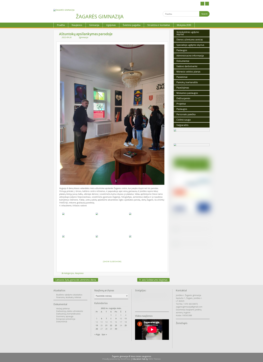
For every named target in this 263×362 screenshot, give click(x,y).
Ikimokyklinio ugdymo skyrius (187, 33)
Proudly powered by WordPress (116, 359)
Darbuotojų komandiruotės (68, 313)
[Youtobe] (207, 4)
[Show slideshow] (112, 261)
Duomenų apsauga (64, 316)
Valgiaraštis (182, 125)
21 (106, 325)
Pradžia (61, 25)
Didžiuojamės (183, 98)
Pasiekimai (181, 76)
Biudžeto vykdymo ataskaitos (69, 294)
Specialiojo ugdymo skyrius (190, 44)
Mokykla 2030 (184, 25)
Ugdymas (111, 25)
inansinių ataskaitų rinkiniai (69, 297)
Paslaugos (181, 50)
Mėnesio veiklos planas (188, 71)
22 (111, 325)
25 (126, 325)
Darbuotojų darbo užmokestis (69, 311)
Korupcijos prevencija (65, 319)
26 (97, 328)
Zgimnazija (83, 37)
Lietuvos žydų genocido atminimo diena (75, 279)
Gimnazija (94, 25)
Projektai (181, 103)
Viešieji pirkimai (63, 308)
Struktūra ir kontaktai (158, 25)
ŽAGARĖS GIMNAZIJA (100, 16)
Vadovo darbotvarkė (186, 66)
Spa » (104, 334)
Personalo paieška (185, 114)
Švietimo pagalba (131, 25)
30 (116, 328)
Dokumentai (182, 60)
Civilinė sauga (183, 119)
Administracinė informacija (190, 55)
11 (126, 318)
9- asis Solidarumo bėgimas (153, 279)
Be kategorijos (68, 273)
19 (97, 325)
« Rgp (97, 334)
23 (116, 325)
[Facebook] (202, 4)
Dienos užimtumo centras (189, 39)
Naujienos (77, 25)
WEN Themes (154, 359)
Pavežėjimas (182, 87)
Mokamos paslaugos (187, 93)
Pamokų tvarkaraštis (187, 82)
